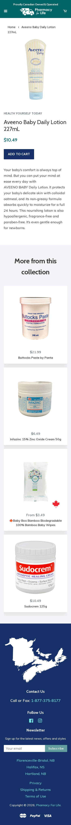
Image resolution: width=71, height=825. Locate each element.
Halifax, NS (35, 767)
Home (12, 27)
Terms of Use (35, 796)
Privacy (36, 783)
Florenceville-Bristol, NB (36, 760)
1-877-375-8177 (46, 700)
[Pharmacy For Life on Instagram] (40, 721)
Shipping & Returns (35, 789)
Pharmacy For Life (48, 805)
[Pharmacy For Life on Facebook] (31, 721)
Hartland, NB (35, 773)
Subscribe (56, 748)
